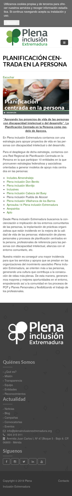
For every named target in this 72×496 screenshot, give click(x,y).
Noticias (9, 409)
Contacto (63, 481)
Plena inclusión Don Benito (23, 182)
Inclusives (13, 189)
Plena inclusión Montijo (21, 185)
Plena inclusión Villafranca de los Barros (31, 201)
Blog (7, 413)
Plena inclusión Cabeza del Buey (26, 193)
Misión (8, 376)
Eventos (9, 426)
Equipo (9, 385)
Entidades (11, 389)
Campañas (11, 417)
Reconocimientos (15, 394)
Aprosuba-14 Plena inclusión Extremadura (32, 205)
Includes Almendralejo (20, 178)
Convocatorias (13, 422)
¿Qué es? (11, 372)
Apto (9, 212)
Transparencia (13, 380)
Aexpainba (13, 208)
